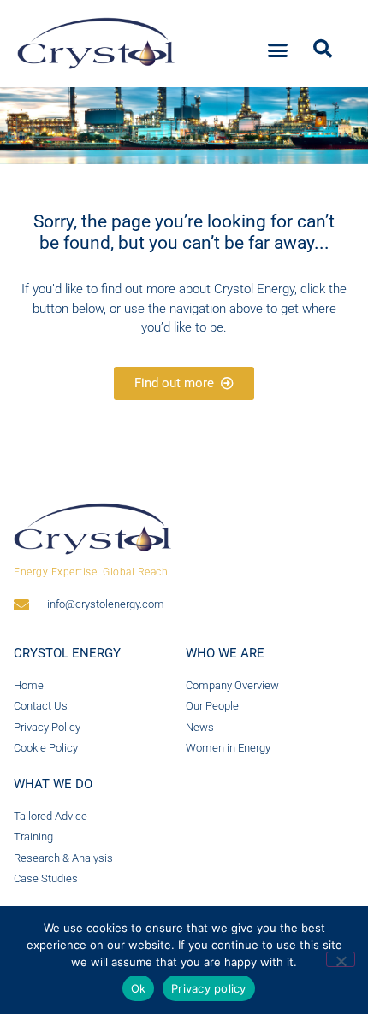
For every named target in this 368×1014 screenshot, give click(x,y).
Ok (138, 988)
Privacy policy (208, 988)
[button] (278, 50)
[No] (340, 959)
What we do (53, 784)
